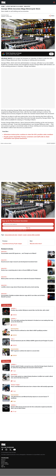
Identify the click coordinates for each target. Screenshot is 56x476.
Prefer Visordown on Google (14, 53)
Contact (3, 461)
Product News (15, 384)
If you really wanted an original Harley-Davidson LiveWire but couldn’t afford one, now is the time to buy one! (32, 377)
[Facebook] (2, 450)
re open (25, 234)
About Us (3, 459)
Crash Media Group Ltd (7, 452)
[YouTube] (14, 450)
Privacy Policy (30, 229)
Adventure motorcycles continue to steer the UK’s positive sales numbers (28, 134)
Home (3, 6)
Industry (27, 6)
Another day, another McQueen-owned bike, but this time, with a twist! (30, 310)
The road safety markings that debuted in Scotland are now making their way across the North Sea (32, 321)
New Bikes (14, 374)
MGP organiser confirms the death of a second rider (25, 350)
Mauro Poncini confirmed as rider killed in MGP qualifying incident (29, 330)
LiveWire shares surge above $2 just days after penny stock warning (20, 287)
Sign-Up (3, 466)
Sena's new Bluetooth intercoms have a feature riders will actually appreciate (32, 386)
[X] (10, 450)
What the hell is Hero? (36, 243)
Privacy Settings (5, 463)
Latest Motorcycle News (14, 6)
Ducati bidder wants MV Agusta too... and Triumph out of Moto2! (18, 253)
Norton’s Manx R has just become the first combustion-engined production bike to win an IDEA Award (31, 407)
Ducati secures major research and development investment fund (19, 261)
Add (51, 54)
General (13, 308)
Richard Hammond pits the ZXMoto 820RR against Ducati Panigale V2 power (32, 340)
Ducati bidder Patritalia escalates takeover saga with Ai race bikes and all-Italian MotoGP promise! (23, 296)
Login (2, 465)
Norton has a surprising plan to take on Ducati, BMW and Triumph (19, 270)
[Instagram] (6, 450)
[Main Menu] (54, 2)
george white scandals (33, 234)
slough (20, 234)
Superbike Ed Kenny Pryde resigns (12, 243)
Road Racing (14, 328)
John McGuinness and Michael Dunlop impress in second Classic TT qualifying (30, 397)
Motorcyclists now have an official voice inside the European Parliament (21, 278)
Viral (12, 339)
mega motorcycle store (11, 234)
